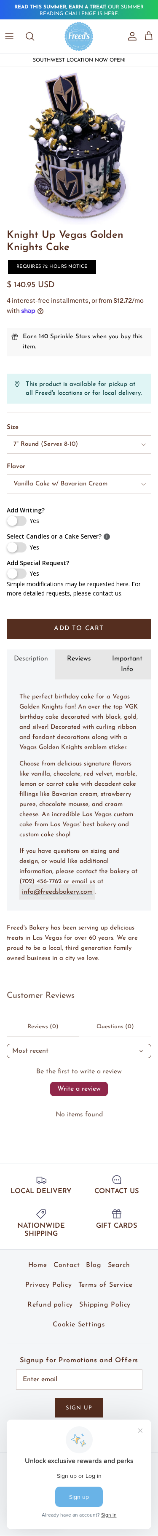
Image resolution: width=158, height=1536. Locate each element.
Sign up (79, 1401)
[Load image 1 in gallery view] (79, 140)
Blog (93, 1259)
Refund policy (50, 1299)
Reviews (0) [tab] (43, 1020)
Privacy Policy (48, 1279)
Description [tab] (31, 652)
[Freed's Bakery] (79, 30)
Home (37, 1259)
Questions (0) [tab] (115, 1020)
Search (119, 1259)
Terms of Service (105, 1279)
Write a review (79, 1082)
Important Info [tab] (127, 658)
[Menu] (9, 30)
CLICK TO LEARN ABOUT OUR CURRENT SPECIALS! (79, 10)
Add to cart (79, 623)
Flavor (16, 461)
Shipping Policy (105, 1299)
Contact (67, 1259)
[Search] (34, 30)
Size (13, 421)
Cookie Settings (79, 1318)
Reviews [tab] (79, 652)
